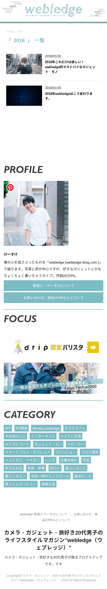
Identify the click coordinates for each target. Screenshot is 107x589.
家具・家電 (36, 468)
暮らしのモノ (15, 476)
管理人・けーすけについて (53, 285)
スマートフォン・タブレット (27, 452)
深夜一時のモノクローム (50, 476)
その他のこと (15, 436)
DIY (8, 428)
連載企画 (48, 484)
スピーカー (76, 444)
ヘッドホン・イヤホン (22, 460)
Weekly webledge (46, 428)
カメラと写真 (70, 436)
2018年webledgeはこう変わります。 (69, 96)
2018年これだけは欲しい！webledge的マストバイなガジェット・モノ (70, 67)
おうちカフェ (75, 428)
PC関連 (21, 428)
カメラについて (17, 444)
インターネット (43, 436)
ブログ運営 (90, 452)
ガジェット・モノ (48, 444)
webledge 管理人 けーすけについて (43, 514)
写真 (86, 460)
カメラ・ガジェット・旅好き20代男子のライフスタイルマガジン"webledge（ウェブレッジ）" (53, 540)
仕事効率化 (69, 460)
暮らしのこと (75, 468)
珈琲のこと (83, 476)
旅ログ (55, 468)
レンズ (50, 460)
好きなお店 (13, 468)
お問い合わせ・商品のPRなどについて (53, 297)
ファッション (65, 452)
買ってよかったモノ (20, 484)
